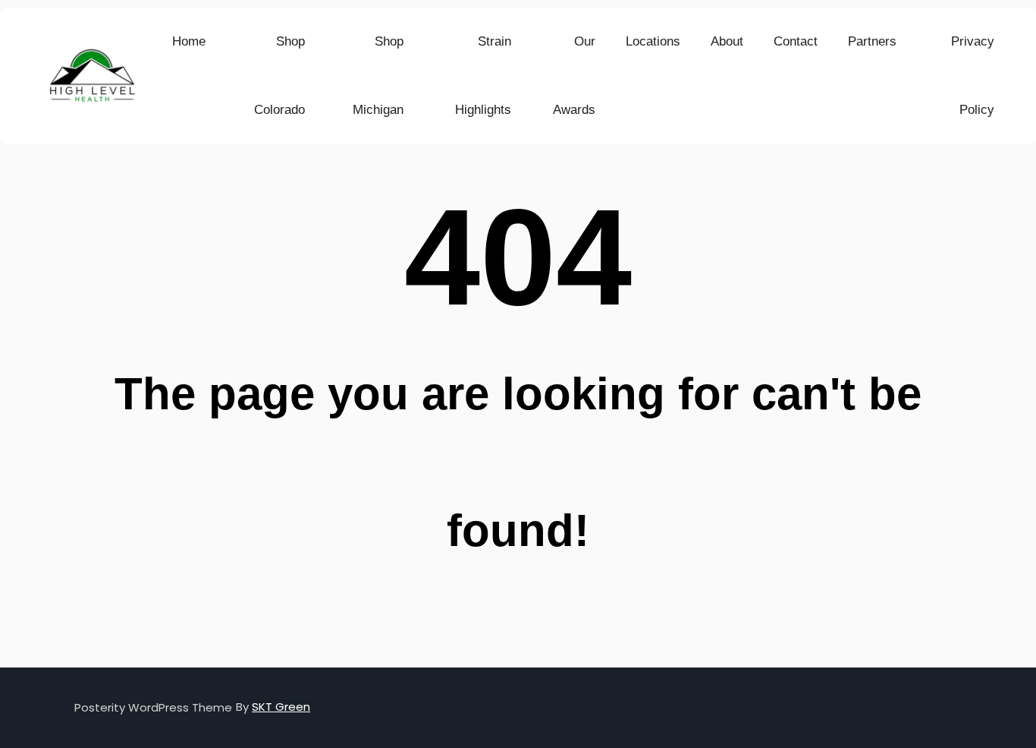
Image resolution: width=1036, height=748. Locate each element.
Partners (872, 41)
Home (189, 41)
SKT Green (281, 707)
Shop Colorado (279, 75)
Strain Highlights (483, 75)
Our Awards (574, 75)
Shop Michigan (378, 75)
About (727, 41)
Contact (796, 41)
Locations (653, 41)
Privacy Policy (972, 75)
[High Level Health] (92, 76)
